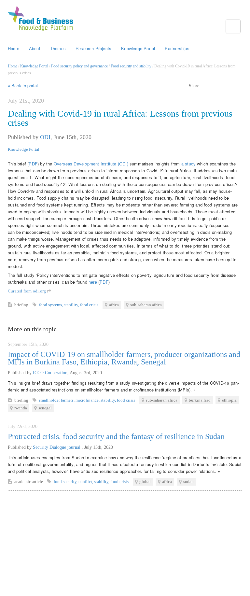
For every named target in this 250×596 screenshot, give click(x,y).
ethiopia (229, 400)
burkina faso (200, 400)
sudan (188, 481)
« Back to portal (23, 85)
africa (114, 304)
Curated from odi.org (27, 291)
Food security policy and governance (79, 66)
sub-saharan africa (146, 304)
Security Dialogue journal (57, 447)
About (34, 48)
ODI (45, 137)
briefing (21, 304)
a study (188, 164)
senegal (45, 407)
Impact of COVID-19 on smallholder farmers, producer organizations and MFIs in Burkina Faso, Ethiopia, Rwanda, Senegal (124, 358)
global (145, 481)
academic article (29, 481)
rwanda (20, 407)
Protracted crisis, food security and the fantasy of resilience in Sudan (116, 436)
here (93, 282)
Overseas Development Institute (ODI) (92, 164)
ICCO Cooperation (50, 372)
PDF (33, 164)
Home (13, 48)
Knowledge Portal (138, 48)
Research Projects (93, 48)
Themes (58, 48)
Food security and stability (131, 66)
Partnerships (177, 48)
